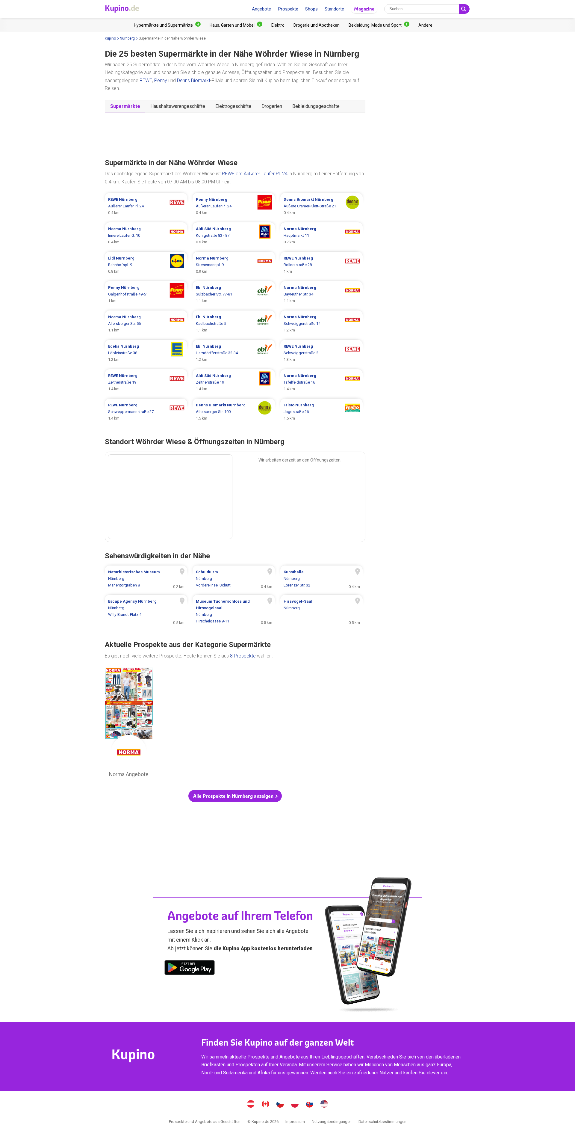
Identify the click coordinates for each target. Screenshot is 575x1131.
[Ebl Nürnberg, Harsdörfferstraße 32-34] (234, 353)
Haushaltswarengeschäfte (177, 106)
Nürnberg (127, 38)
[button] (235, 796)
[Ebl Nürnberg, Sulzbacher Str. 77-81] (234, 294)
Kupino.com (324, 1104)
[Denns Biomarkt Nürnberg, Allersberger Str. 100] (234, 412)
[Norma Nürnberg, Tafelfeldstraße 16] (321, 382)
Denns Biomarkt (193, 80)
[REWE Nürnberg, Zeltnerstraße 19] (146, 382)
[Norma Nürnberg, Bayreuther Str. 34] (321, 294)
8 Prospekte (243, 656)
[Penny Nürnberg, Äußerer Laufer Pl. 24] (234, 206)
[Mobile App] (189, 968)
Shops (311, 9)
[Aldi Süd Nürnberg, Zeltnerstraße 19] (234, 382)
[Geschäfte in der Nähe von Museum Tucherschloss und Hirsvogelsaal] (234, 611)
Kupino (110, 38)
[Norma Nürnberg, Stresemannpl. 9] (234, 265)
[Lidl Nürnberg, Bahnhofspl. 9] (146, 265)
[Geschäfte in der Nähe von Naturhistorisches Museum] (146, 579)
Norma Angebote (129, 723)
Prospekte (288, 9)
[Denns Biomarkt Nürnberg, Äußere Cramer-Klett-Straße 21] (321, 206)
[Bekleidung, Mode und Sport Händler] (379, 25)
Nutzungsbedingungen (332, 1121)
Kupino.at (250, 1104)
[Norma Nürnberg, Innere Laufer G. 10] (146, 235)
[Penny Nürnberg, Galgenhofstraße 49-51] (146, 294)
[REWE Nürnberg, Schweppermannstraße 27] (146, 412)
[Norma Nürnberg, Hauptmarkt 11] (321, 235)
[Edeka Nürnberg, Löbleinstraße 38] (146, 353)
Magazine (364, 9)
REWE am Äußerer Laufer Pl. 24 (255, 174)
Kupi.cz (280, 1104)
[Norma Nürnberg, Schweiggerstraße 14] (321, 324)
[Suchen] (464, 9)
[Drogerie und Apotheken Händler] (316, 25)
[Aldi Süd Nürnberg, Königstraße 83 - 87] (234, 235)
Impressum (295, 1121)
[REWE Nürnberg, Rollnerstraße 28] (321, 265)
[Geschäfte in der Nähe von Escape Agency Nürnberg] (146, 611)
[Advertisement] (235, 134)
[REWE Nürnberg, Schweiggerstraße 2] (321, 353)
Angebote (261, 9)
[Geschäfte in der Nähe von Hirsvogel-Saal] (321, 611)
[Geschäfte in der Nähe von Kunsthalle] (321, 579)
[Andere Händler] (425, 25)
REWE (146, 80)
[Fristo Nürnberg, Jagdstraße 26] (321, 412)
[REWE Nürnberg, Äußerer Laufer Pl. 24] (146, 206)
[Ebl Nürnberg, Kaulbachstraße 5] (234, 324)
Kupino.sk (309, 1104)
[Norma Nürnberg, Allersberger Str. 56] (146, 324)
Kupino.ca (265, 1104)
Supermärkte (125, 106)
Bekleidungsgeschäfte (316, 106)
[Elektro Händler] (278, 25)
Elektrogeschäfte (233, 106)
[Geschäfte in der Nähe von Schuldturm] (234, 579)
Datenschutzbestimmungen (382, 1121)
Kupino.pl (294, 1104)
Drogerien (271, 106)
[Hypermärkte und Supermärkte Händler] (167, 25)
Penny (160, 80)
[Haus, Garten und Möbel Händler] (236, 25)
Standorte (334, 9)
